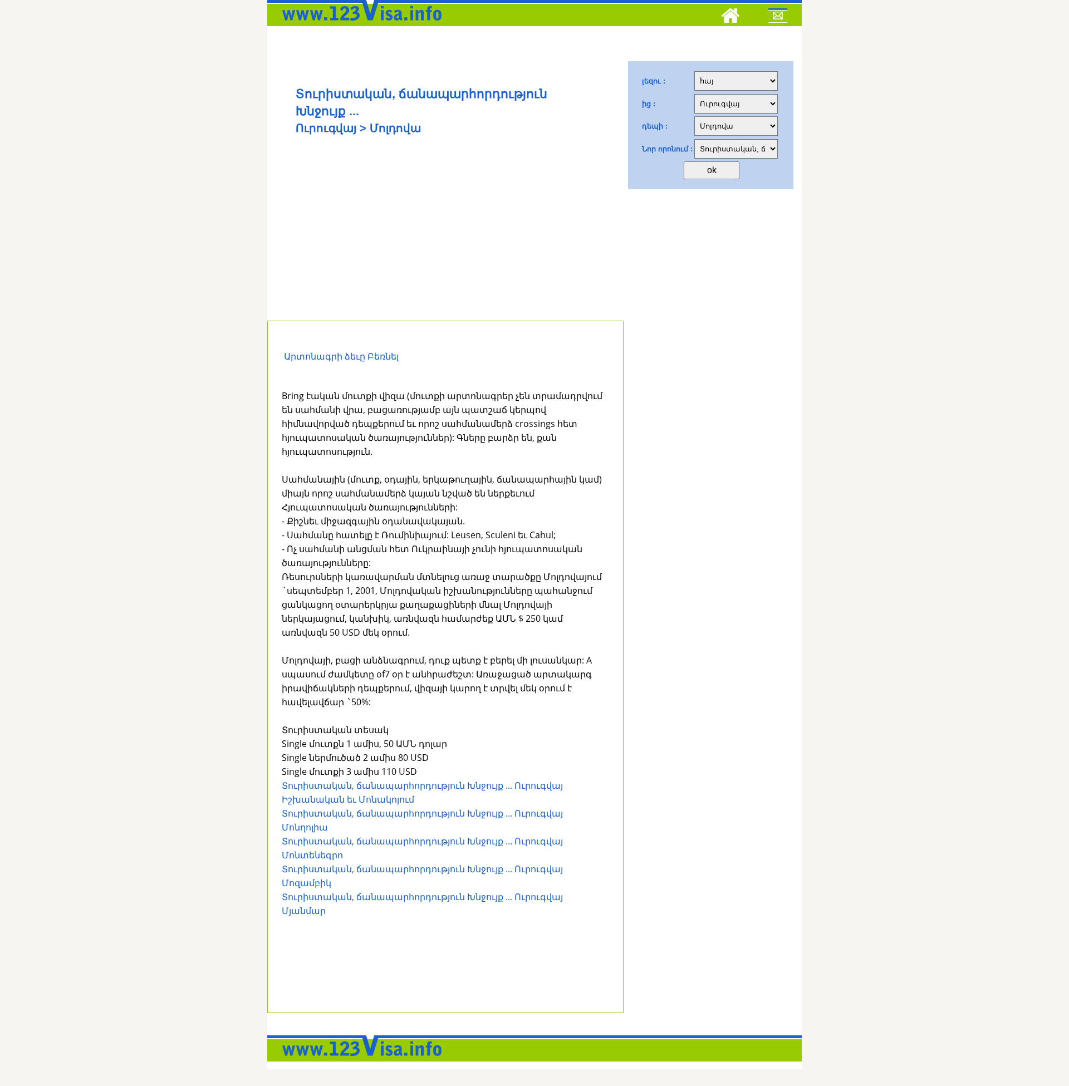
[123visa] (359, 24)
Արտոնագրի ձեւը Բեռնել (340, 356)
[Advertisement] (445, 237)
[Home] (730, 17)
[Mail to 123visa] (778, 17)
